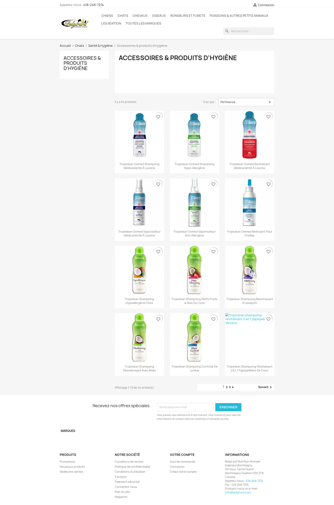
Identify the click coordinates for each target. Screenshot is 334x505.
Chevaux (140, 16)
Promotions (67, 461)
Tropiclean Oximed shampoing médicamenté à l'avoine (139, 166)
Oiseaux (159, 16)
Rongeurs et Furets (187, 16)
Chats (123, 16)
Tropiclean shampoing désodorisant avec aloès (139, 368)
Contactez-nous (126, 487)
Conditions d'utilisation (130, 471)
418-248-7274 (93, 5)
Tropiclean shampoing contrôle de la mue (194, 368)
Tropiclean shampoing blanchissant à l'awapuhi (249, 301)
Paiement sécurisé (127, 482)
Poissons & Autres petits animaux (239, 16)
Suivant (265, 387)
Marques (68, 431)
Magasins (121, 497)
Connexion (177, 466)
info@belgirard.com (238, 492)
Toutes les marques (143, 23)
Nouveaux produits (72, 466)
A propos (121, 477)
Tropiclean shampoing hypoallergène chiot (139, 301)
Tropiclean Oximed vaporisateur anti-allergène (194, 233)
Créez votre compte (183, 471)
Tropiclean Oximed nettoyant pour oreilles (249, 233)
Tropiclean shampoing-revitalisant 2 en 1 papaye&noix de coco (250, 368)
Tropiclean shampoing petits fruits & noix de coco (194, 301)
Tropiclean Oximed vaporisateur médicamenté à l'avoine (139, 233)
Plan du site (122, 492)
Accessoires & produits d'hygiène (82, 63)
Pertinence (246, 102)
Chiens (107, 16)
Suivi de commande (182, 461)
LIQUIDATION (111, 23)
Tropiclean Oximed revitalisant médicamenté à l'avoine (249, 166)
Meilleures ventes (71, 471)
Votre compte (182, 455)
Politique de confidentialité (132, 466)
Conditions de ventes (129, 461)
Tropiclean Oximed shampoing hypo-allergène (195, 166)
